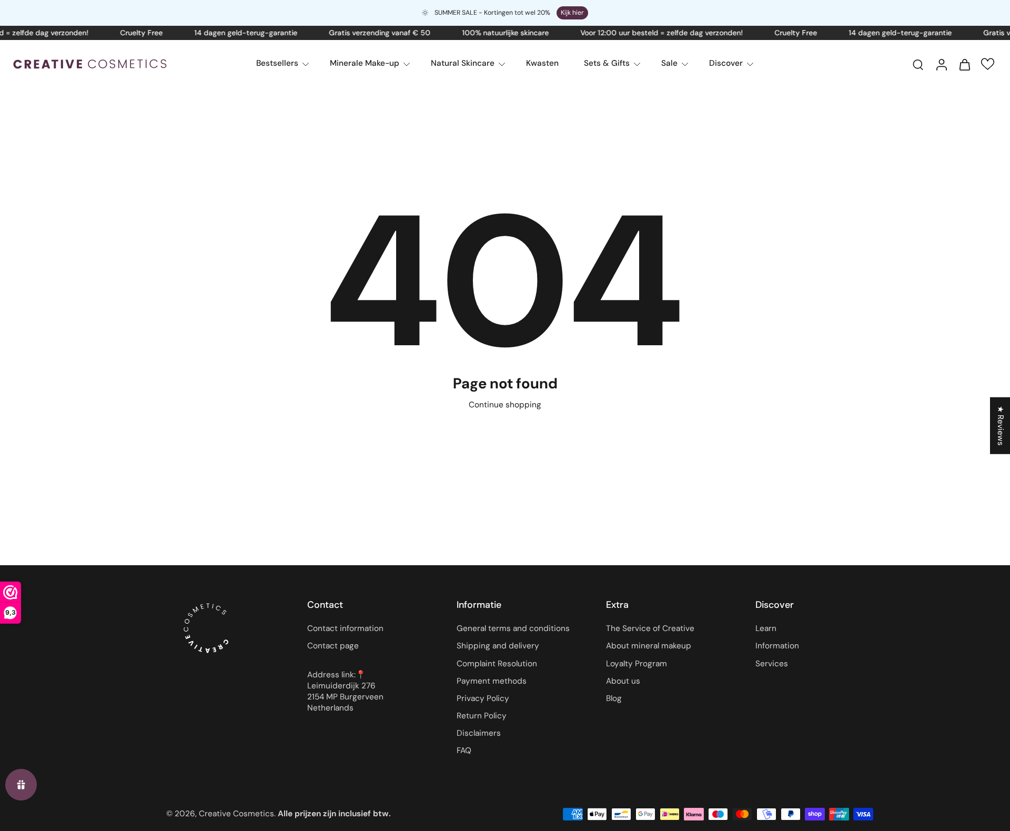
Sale (669, 63)
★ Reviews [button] (1000, 425)
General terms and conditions (513, 629)
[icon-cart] (964, 64)
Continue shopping (505, 404)
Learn (765, 629)
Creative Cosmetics (236, 813)
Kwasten (542, 63)
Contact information (345, 629)
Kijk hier (572, 12)
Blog (614, 698)
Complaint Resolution (497, 663)
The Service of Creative (650, 629)
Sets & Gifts (607, 63)
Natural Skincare (462, 63)
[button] (987, 64)
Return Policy (482, 715)
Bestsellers (277, 63)
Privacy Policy (483, 698)
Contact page (333, 646)
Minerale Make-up (364, 63)
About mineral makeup (648, 646)
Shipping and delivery (498, 646)
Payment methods (492, 681)
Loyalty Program (636, 663)
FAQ (464, 751)
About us (623, 681)
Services (771, 663)
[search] (918, 64)
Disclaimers (479, 733)
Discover (726, 63)
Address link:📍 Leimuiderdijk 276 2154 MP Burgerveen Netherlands (345, 691)
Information (777, 646)
